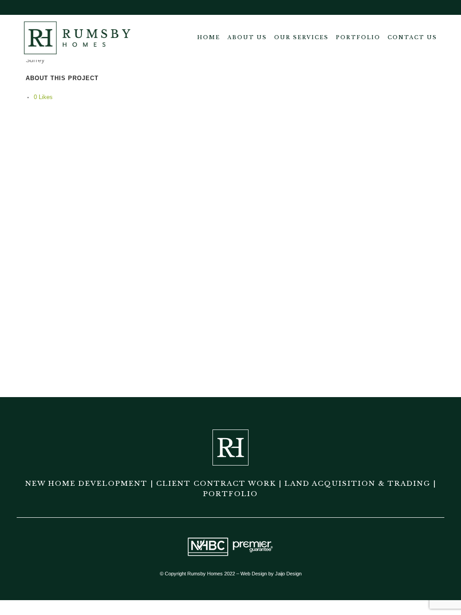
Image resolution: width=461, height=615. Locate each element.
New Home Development (86, 483)
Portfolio (230, 493)
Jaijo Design (288, 573)
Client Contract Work (216, 483)
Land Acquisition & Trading (357, 483)
